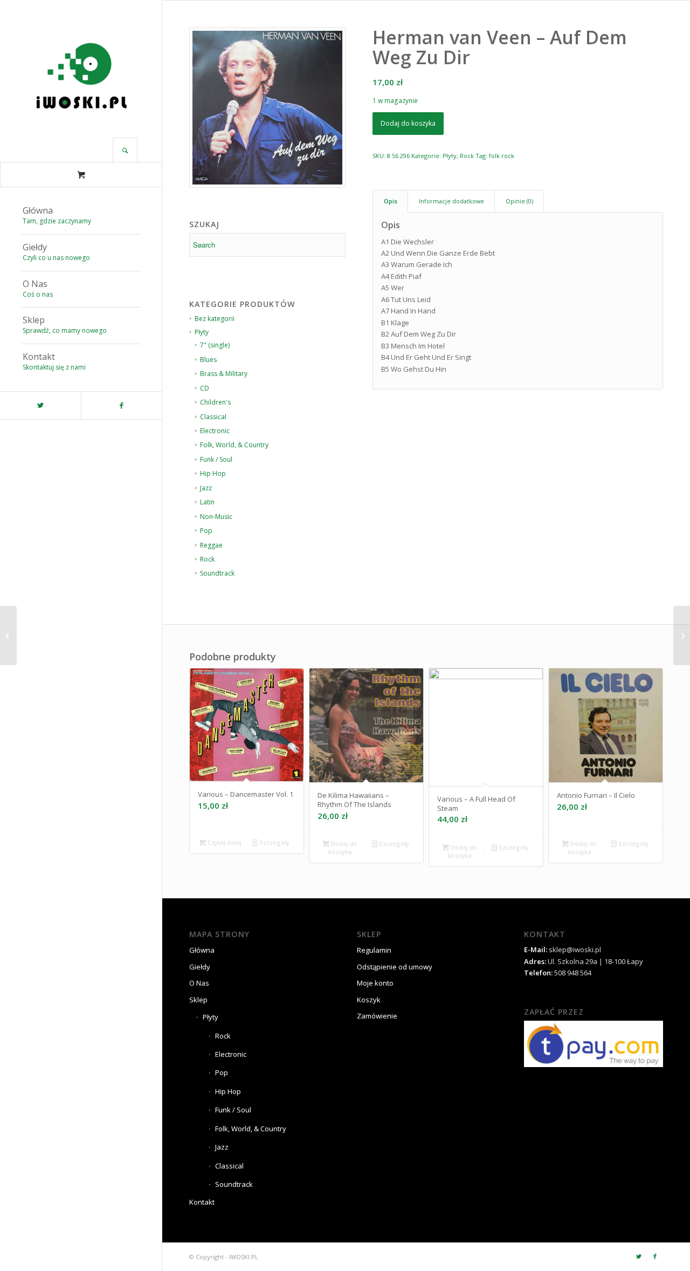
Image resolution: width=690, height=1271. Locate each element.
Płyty (450, 156)
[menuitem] (81, 216)
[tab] (390, 201)
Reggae (211, 545)
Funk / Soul (216, 459)
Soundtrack (217, 573)
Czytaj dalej (224, 842)
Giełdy (199, 967)
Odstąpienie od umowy (394, 967)
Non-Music (216, 516)
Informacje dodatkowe (451, 201)
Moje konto (375, 983)
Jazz (206, 488)
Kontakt (202, 1202)
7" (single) (215, 345)
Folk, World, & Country (234, 444)
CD (204, 388)
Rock (207, 559)
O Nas (199, 983)
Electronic (215, 430)
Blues (208, 359)
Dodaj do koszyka (408, 123)
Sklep (198, 999)
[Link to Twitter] (40, 405)
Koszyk (369, 999)
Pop (206, 530)
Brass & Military (223, 373)
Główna (202, 950)
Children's (215, 402)
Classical (213, 416)
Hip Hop (213, 473)
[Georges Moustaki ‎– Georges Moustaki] (681, 635)
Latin (207, 502)
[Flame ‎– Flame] (8, 635)
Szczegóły (273, 842)
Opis (390, 201)
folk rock (501, 156)
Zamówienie (377, 1016)
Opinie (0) (519, 201)
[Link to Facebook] (121, 405)
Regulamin (374, 950)
